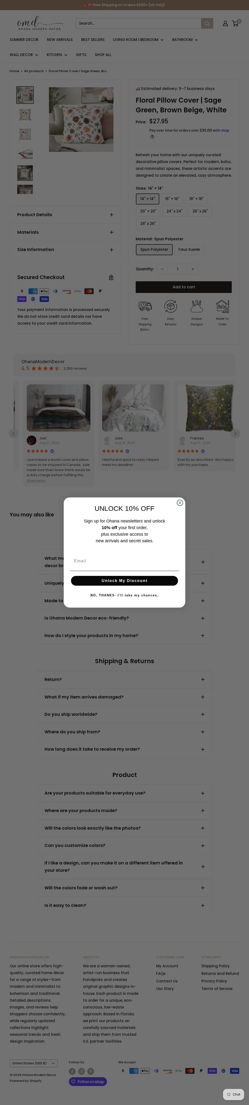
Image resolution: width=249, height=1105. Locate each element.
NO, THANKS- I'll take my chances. (124, 595)
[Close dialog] (180, 503)
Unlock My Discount (125, 581)
